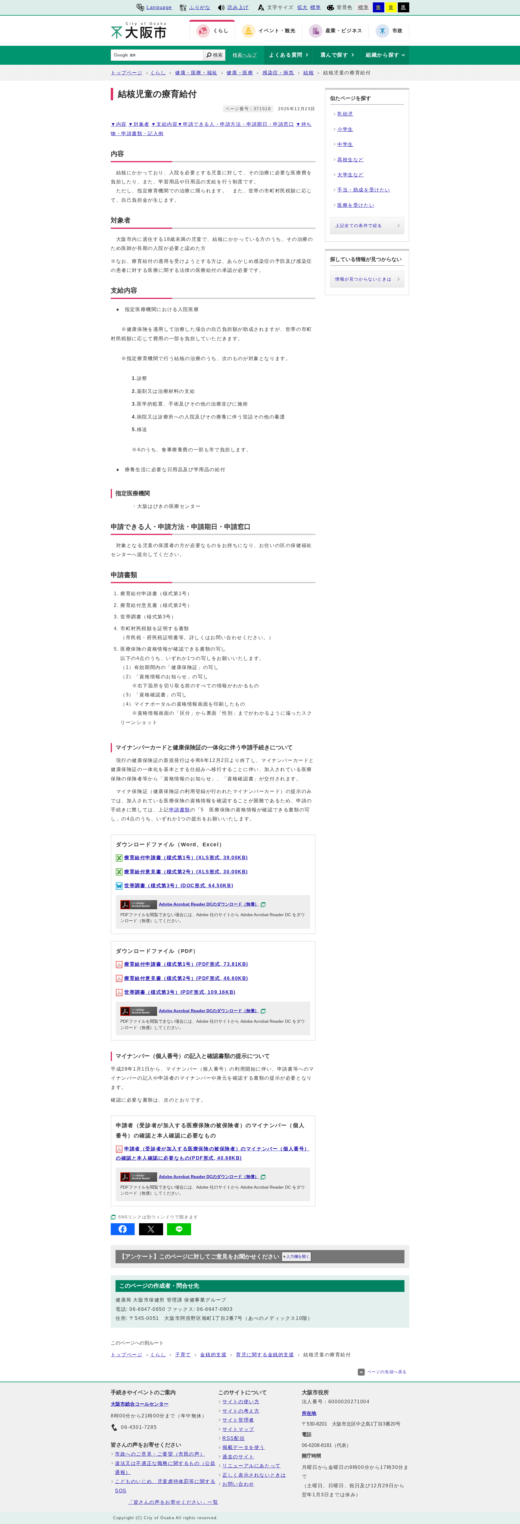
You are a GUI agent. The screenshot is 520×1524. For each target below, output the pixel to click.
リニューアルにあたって (251, 1465)
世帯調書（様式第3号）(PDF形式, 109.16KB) (180, 992)
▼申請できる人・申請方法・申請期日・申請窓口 (236, 124)
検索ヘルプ (245, 55)
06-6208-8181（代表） (326, 1445)
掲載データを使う (243, 1447)
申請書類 (179, 809)
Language (159, 7)
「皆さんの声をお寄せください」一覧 (173, 1502)
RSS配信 (233, 1438)
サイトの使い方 (240, 1401)
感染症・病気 (278, 72)
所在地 (309, 1413)
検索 (218, 55)
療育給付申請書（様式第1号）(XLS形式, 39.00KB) (186, 857)
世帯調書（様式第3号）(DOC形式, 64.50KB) (178, 885)
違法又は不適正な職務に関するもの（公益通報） (165, 1468)
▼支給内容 (164, 124)
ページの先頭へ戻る (387, 1372)
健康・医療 (240, 72)
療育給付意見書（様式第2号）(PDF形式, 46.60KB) (186, 978)
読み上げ (238, 7)
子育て (183, 1354)
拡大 (302, 7)
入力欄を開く (298, 1256)
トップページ (127, 72)
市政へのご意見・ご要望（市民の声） (160, 1454)
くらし (158, 72)
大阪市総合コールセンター (140, 1404)
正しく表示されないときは (254, 1475)
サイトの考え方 (240, 1411)
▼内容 (119, 124)
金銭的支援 (213, 1354)
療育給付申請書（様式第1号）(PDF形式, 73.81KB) (186, 964)
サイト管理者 (238, 1420)
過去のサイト (238, 1456)
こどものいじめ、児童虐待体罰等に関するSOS (165, 1486)
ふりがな (199, 7)
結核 (308, 72)
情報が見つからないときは (363, 279)
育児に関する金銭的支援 (265, 1354)
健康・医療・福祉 (196, 72)
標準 (315, 7)
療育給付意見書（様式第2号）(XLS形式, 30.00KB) (186, 871)
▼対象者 (138, 124)
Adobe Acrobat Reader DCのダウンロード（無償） (209, 904)
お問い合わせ (238, 1484)
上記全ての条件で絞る (358, 225)
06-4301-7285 (139, 1427)
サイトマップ (238, 1429)
